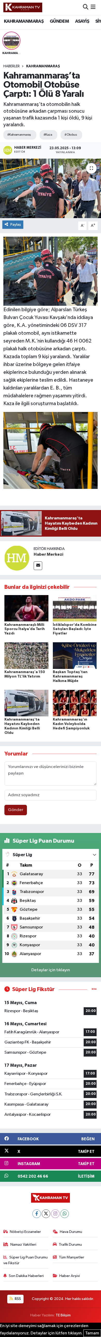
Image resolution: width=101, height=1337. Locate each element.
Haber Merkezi (48, 554)
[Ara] (85, 7)
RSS (17, 1299)
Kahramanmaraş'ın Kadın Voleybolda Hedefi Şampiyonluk (71, 724)
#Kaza (48, 134)
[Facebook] (36, 1213)
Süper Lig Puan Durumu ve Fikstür (25, 1260)
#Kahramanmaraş (19, 134)
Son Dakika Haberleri (26, 1276)
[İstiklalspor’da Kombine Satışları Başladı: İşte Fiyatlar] (75, 608)
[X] (46, 1213)
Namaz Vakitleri (23, 1244)
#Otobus (70, 134)
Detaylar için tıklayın (50, 970)
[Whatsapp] (64, 1213)
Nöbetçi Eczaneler (25, 1232)
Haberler (11, 66)
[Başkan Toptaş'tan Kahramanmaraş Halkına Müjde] (75, 655)
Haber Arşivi (69, 1276)
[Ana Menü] (93, 7)
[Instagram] (55, 1213)
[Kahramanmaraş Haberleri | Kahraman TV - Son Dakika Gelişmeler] (22, 7)
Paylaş (15, 224)
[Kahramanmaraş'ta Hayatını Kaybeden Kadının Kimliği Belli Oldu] (26, 703)
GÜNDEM (59, 21)
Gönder (15, 810)
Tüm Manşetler (71, 1257)
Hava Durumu (71, 1232)
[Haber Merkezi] (16, 558)
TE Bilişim (63, 1315)
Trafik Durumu (70, 1244)
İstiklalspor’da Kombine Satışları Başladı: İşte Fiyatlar (75, 629)
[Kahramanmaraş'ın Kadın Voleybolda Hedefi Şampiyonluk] (75, 703)
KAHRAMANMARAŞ (24, 21)
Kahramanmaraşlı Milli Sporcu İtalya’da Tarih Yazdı (24, 629)
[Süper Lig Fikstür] (94, 989)
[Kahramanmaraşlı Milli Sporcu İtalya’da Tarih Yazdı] (26, 608)
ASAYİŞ (82, 21)
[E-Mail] (38, 565)
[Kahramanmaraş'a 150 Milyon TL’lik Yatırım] (26, 655)
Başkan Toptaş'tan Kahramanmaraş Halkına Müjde (70, 676)
